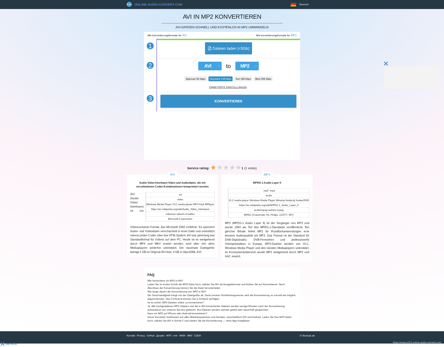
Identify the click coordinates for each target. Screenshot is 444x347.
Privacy (141, 335)
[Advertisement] (222, 135)
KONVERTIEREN (228, 101)
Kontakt (131, 335)
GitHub (151, 335)
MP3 (169, 335)
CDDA (197, 335)
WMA (182, 335)
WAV (189, 335)
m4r (175, 335)
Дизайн (160, 335)
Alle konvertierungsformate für (167, 35)
